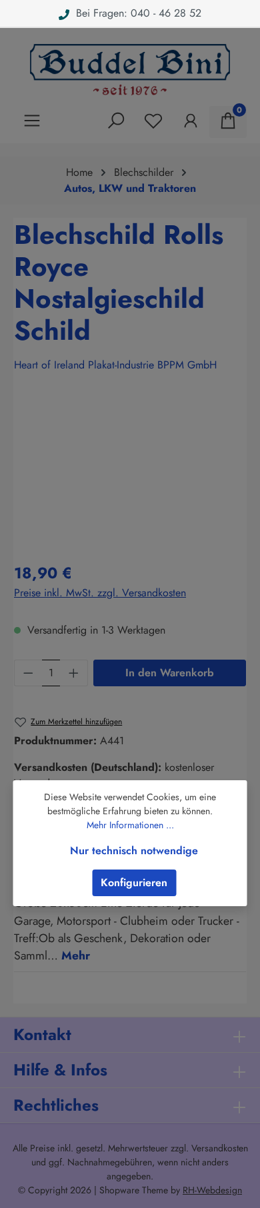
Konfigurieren (134, 882)
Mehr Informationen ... (130, 825)
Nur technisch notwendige (134, 850)
